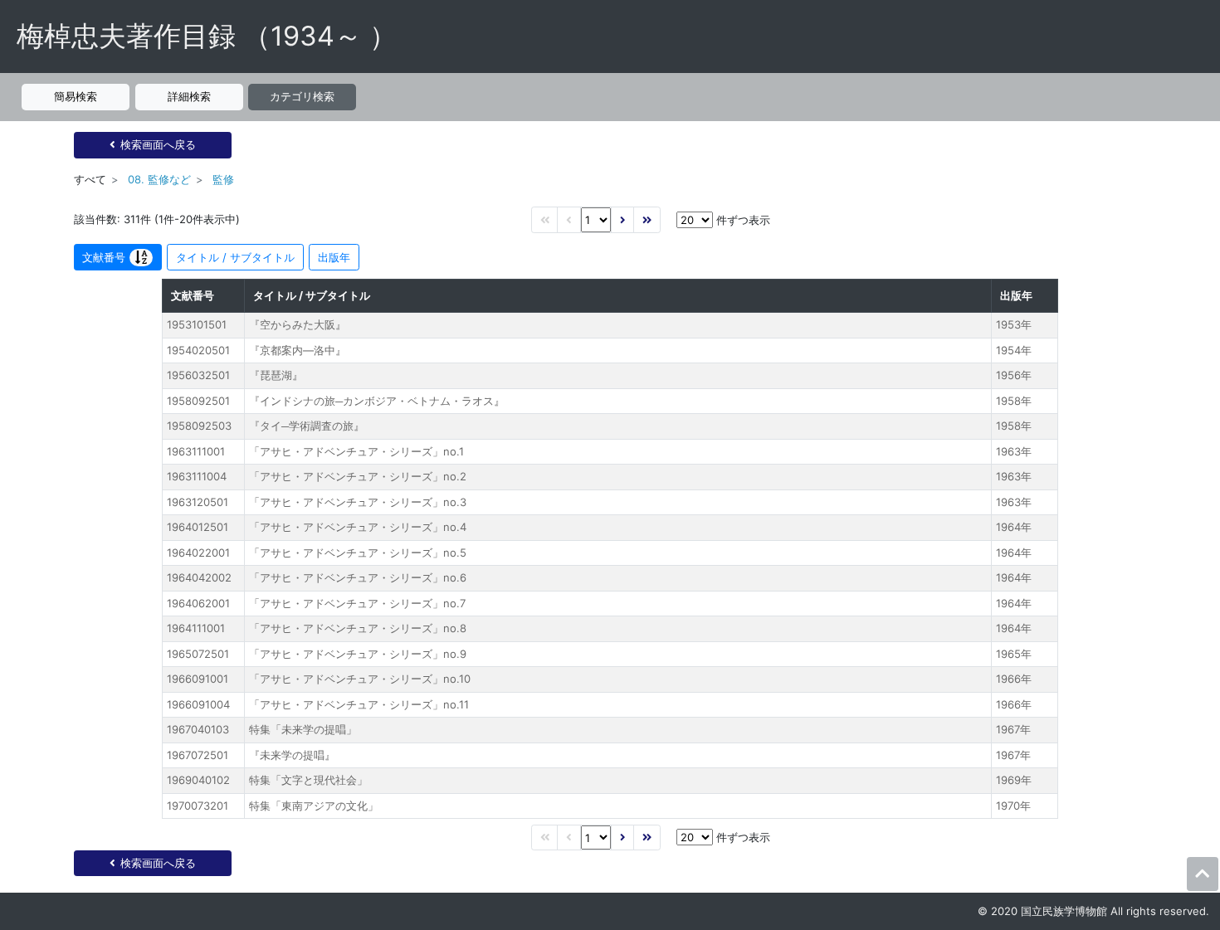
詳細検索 (189, 96)
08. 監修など (159, 179)
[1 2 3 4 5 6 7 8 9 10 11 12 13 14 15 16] (596, 219)
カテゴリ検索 (302, 96)
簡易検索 (75, 96)
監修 (223, 179)
